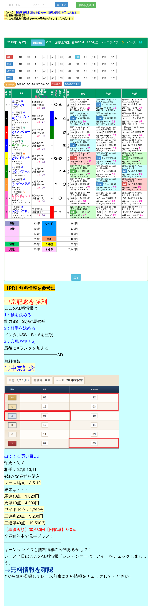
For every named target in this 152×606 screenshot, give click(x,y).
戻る (76, 277)
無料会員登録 (86, 5)
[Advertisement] (71, 29)
